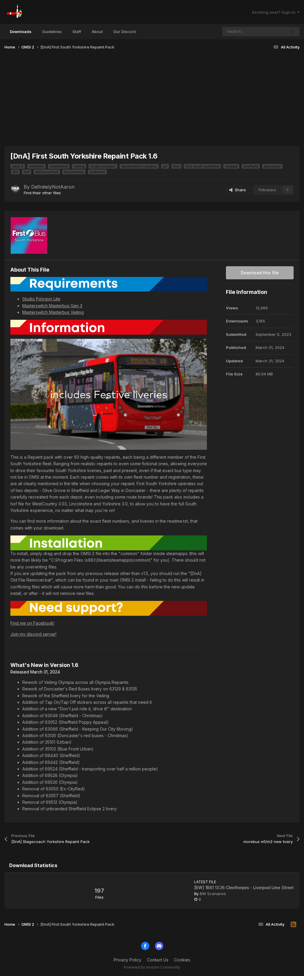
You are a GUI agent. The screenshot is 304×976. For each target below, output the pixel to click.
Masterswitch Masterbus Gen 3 (52, 305)
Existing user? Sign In (274, 12)
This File (270, 31)
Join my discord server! (33, 634)
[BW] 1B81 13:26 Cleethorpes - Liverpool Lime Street (244, 887)
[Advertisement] (152, 100)
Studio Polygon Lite (41, 298)
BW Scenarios (213, 893)
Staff (76, 31)
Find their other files (42, 192)
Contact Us (157, 959)
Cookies (182, 959)
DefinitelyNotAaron (53, 187)
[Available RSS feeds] (293, 924)
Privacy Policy (127, 959)
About (97, 31)
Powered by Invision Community (152, 967)
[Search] (292, 31)
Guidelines (52, 31)
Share (239, 189)
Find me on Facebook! (32, 623)
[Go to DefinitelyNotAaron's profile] (15, 189)
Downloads (20, 31)
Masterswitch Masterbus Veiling (53, 312)
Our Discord (124, 31)
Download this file (260, 272)
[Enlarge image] (108, 283)
